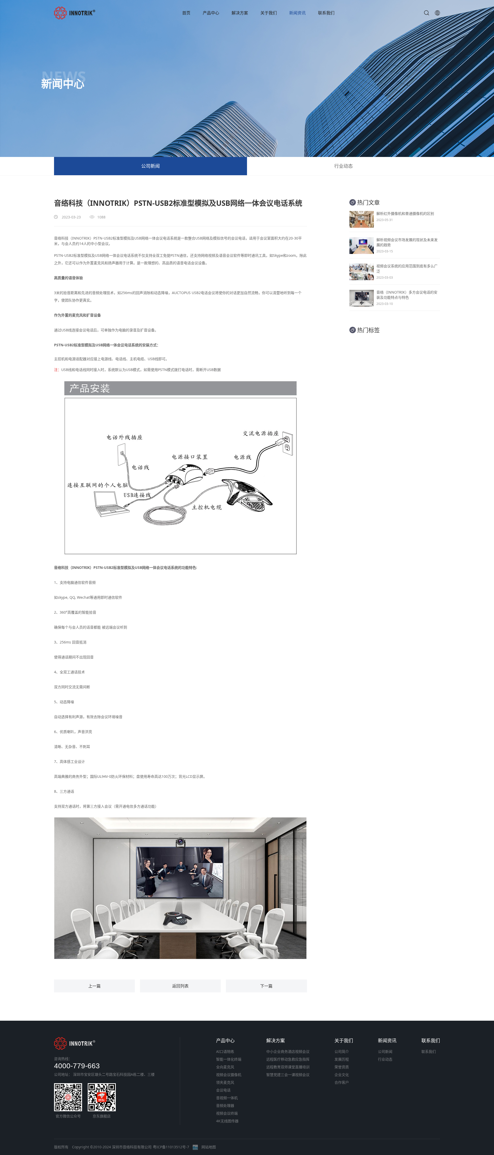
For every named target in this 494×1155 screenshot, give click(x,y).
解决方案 (240, 13)
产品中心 (211, 13)
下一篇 (266, 986)
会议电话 (223, 1090)
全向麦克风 (225, 1066)
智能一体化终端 (228, 1059)
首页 (186, 13)
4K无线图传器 (227, 1120)
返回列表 (180, 986)
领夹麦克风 (225, 1082)
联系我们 (326, 13)
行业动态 (343, 166)
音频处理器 (225, 1105)
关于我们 (268, 13)
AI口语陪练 (225, 1051)
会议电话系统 (166, 238)
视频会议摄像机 (228, 1074)
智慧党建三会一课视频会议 (288, 1074)
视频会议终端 (227, 1113)
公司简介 (341, 1051)
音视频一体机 (227, 1097)
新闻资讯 (297, 13)
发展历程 (341, 1059)
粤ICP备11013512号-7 (171, 1146)
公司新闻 (150, 166)
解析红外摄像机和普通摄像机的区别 (405, 213)
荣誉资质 (341, 1066)
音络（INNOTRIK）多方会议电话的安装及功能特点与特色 (406, 295)
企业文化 (341, 1074)
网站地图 (208, 1146)
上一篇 (94, 986)
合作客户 (341, 1082)
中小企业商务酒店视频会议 (288, 1051)
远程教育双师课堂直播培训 (288, 1066)
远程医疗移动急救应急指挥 (288, 1059)
